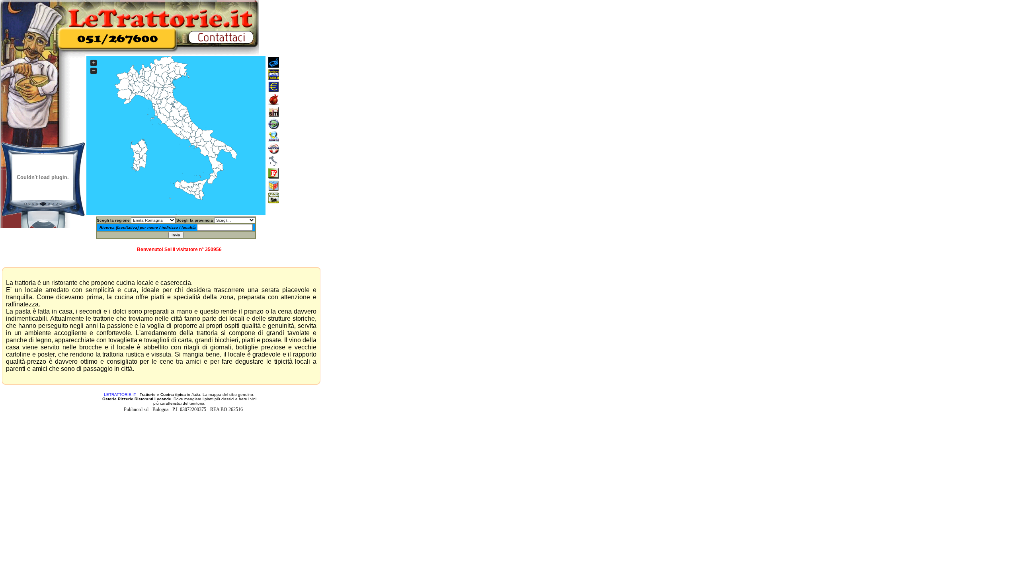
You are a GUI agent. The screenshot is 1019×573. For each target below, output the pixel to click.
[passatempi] (273, 188)
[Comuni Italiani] (273, 164)
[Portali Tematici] (273, 77)
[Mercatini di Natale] (273, 102)
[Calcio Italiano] (273, 201)
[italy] (273, 127)
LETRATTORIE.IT (120, 394)
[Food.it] (273, 176)
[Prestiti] (273, 90)
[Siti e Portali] (273, 65)
